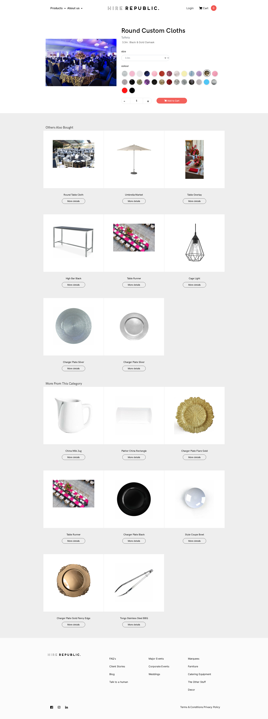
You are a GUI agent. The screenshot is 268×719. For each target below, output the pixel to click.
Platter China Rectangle (134, 451)
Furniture (193, 666)
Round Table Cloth (73, 194)
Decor (191, 689)
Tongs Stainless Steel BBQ (134, 618)
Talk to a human (118, 681)
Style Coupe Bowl (194, 534)
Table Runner (134, 278)
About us (73, 8)
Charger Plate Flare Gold (194, 451)
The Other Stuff (197, 681)
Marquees (193, 658)
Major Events (156, 658)
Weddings (154, 674)
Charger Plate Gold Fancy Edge (73, 618)
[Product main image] (81, 62)
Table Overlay (194, 194)
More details (73, 201)
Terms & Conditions (191, 707)
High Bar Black (73, 278)
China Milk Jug (73, 451)
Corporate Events (159, 666)
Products (56, 8)
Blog (112, 674)
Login (190, 8)
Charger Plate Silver (73, 362)
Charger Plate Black (133, 534)
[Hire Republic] (133, 8)
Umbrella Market (134, 194)
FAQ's (112, 658)
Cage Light (194, 278)
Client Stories (117, 666)
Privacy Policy (212, 707)
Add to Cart (173, 100)
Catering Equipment (199, 674)
